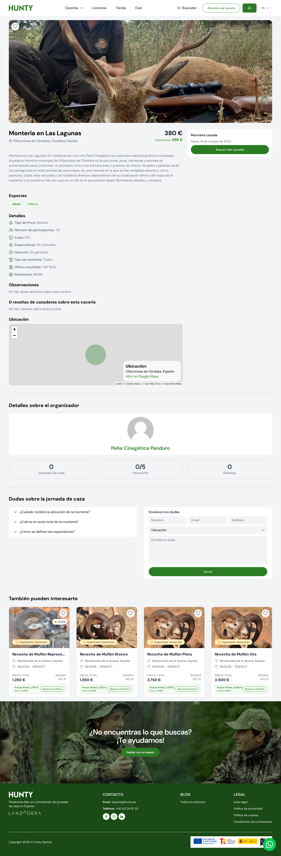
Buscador (189, 8)
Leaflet (118, 383)
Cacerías (71, 8)
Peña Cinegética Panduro (140, 448)
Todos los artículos (192, 802)
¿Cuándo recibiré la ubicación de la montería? (55, 512)
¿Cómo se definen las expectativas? (47, 532)
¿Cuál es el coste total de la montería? (49, 522)
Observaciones (24, 284)
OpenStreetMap (173, 383)
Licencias (99, 8)
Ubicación (19, 319)
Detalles (17, 215)
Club (138, 8)
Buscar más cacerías (230, 149)
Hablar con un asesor (140, 752)
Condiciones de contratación (253, 822)
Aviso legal (240, 802)
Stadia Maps (134, 383)
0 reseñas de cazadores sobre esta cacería (52, 302)
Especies (18, 195)
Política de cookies (246, 815)
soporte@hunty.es (124, 802)
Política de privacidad (248, 808)
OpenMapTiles (152, 383)
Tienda (121, 8)
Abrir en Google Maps (142, 376)
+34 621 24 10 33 (127, 808)
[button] (14, 329)
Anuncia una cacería (221, 8)
